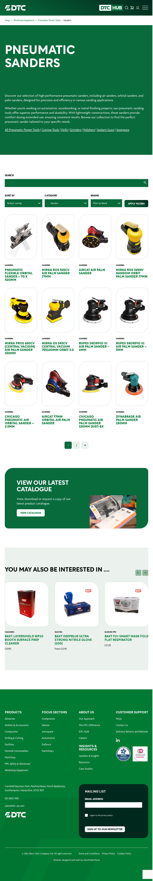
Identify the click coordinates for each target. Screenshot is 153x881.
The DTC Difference (89, 725)
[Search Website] (126, 8)
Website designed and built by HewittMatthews (76, 860)
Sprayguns (122, 130)
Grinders (75, 130)
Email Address (95, 798)
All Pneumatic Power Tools (22, 130)
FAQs (119, 718)
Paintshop (10, 757)
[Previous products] (138, 573)
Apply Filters (136, 203)
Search (9, 175)
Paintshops (48, 750)
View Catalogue (30, 512)
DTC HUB (84, 731)
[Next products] (145, 573)
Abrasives (10, 718)
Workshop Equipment (24, 20)
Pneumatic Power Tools (49, 20)
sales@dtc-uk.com (14, 806)
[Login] (138, 8)
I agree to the (102, 815)
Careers (83, 738)
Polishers (89, 130)
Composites (11, 731)
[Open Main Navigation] (145, 8)
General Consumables (16, 750)
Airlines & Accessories (17, 725)
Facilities (9, 744)
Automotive (48, 738)
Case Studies (86, 768)
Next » (84, 445)
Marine (45, 725)
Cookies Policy (124, 853)
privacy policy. (107, 815)
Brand (95, 195)
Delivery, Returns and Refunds (132, 731)
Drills (64, 130)
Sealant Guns (105, 130)
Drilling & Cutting (14, 738)
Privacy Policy (108, 853)
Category (51, 195)
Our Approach (86, 718)
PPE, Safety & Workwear (17, 763)
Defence (46, 744)
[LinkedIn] (118, 740)
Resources (84, 762)
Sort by (10, 195)
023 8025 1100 (12, 798)
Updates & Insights (89, 755)
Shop (7, 20)
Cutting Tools (50, 130)
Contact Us (122, 725)
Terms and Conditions (89, 853)
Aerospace (47, 731)
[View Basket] (132, 8)
